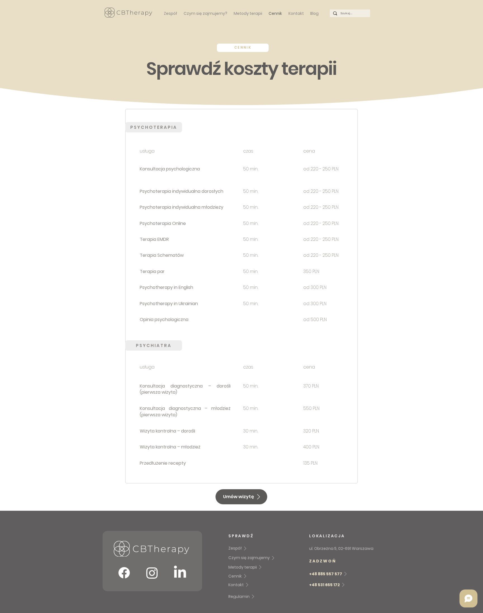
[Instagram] (152, 572)
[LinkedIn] (180, 572)
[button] (241, 496)
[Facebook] (124, 572)
